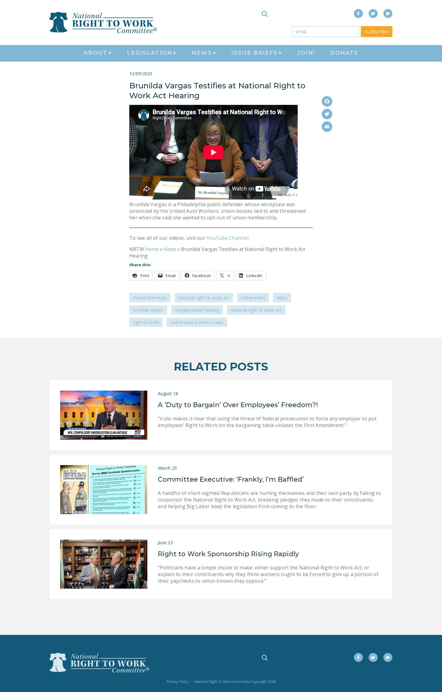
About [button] (96, 53)
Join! (306, 53)
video (282, 297)
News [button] (202, 53)
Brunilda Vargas (148, 310)
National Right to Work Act (203, 297)
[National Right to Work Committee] (104, 22)
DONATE (344, 53)
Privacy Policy (177, 681)
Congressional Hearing (197, 310)
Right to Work (146, 322)
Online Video (253, 297)
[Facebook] (327, 101)
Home (152, 249)
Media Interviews (150, 297)
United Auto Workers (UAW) (196, 322)
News (170, 249)
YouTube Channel (226, 238)
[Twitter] (327, 114)
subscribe (376, 32)
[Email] (327, 126)
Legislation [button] (149, 53)
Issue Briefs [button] (254, 53)
